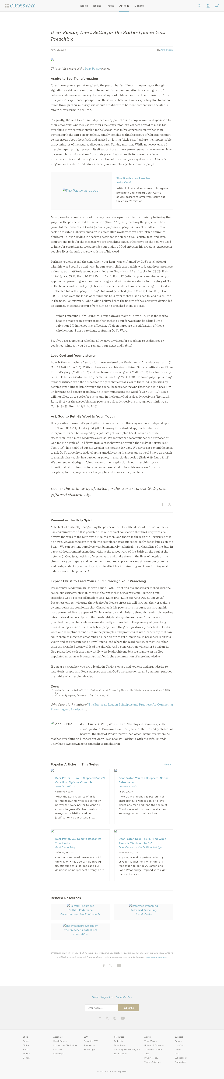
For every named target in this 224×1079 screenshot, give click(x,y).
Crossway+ (58, 1054)
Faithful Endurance (80, 910)
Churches (57, 1049)
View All (168, 764)
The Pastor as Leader (133, 178)
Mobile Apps (90, 1049)
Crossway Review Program (127, 1049)
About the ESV (91, 1041)
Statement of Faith (153, 1049)
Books (97, 5)
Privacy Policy (151, 1058)
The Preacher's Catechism (80, 930)
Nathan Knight (128, 786)
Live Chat (179, 1045)
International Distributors (65, 1045)
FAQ (177, 1054)
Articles (124, 5)
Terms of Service (152, 1062)
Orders (178, 1049)
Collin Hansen (69, 914)
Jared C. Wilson (65, 786)
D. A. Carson (126, 847)
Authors (26, 1054)
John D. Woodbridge (149, 847)
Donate (139, 5)
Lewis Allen (80, 934)
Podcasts (118, 1041)
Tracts (110, 5)
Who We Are (150, 1041)
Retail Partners (60, 1041)
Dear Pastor (93, 68)
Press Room (119, 1045)
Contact (178, 1041)
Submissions (181, 1058)
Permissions (180, 1062)
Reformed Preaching (143, 910)
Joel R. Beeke (143, 914)
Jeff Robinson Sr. (90, 914)
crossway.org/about (155, 957)
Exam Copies (120, 1054)
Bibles (84, 5)
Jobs (146, 1054)
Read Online (89, 1045)
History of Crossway (154, 1045)
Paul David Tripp (65, 847)
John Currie (166, 49)
